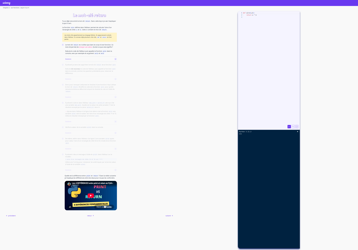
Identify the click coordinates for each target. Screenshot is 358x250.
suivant (168, 216)
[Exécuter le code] (289, 126)
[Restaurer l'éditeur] (293, 126)
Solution (68, 59)
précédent (12, 216)
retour (89, 216)
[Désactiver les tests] (297, 132)
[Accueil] (6, 3)
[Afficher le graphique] (296, 126)
